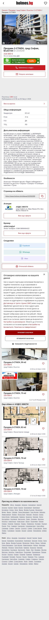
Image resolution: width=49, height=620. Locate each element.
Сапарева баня (31, 526)
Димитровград (6, 514)
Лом (32, 550)
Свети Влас (40, 526)
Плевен (4, 524)
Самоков (14, 526)
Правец (23, 524)
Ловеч (28, 519)
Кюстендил (21, 519)
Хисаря (24, 530)
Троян (45, 528)
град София (21, 10)
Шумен (44, 530)
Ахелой (39, 505)
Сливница (34, 559)
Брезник (34, 540)
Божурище (36, 507)
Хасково (18, 530)
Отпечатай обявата (26, 266)
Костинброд (6, 519)
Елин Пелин (6, 517)
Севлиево (5, 528)
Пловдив (10, 524)
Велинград (38, 510)
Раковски (31, 557)
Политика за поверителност (25, 327)
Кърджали (13, 519)
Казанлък (29, 517)
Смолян (17, 528)
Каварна (22, 517)
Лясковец (34, 519)
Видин (4, 512)
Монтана (41, 519)
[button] (24, 344)
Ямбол (4, 533)
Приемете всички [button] (25, 333)
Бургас (11, 510)
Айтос (12, 505)
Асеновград (32, 505)
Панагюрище (36, 552)
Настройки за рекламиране (14, 322)
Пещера (10, 554)
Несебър (5, 521)
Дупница (35, 514)
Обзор (28, 521)
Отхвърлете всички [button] (25, 339)
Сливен (11, 528)
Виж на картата (9, 104)
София (30, 528)
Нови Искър (12, 521)
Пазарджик (34, 521)
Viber (26, 258)
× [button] (44, 274)
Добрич (14, 514)
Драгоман (42, 545)
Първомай (5, 557)
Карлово (35, 517)
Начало (4, 10)
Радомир (38, 524)
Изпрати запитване (26, 74)
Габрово (14, 512)
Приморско (30, 524)
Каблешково (14, 517)
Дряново (29, 514)
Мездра (43, 550)
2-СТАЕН (37, 10)
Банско (20, 507)
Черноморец (37, 530)
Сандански (21, 526)
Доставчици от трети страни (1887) (17, 303)
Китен (41, 517)
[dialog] (24, 310)
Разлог (4, 526)
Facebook (26, 246)
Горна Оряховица (24, 512)
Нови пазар (21, 521)
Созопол (24, 528)
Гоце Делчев (34, 512)
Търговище (10, 530)
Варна (21, 510)
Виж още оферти (24, 216)
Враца (9, 512)
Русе (8, 526)
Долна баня (21, 514)
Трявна (4, 530)
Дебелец (42, 512)
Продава (12, 10)
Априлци (24, 505)
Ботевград (5, 510)
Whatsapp (26, 252)
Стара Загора (37, 528)
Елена (41, 514)
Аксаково (18, 505)
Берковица (10, 540)
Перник (41, 521)
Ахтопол (4, 507)
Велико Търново (29, 510)
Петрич (4, 554)
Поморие (17, 524)
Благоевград (28, 507)
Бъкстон (30, 10)
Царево (29, 530)
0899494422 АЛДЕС (26, 68)
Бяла (16, 510)
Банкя (16, 507)
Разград (44, 524)
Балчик (10, 507)
